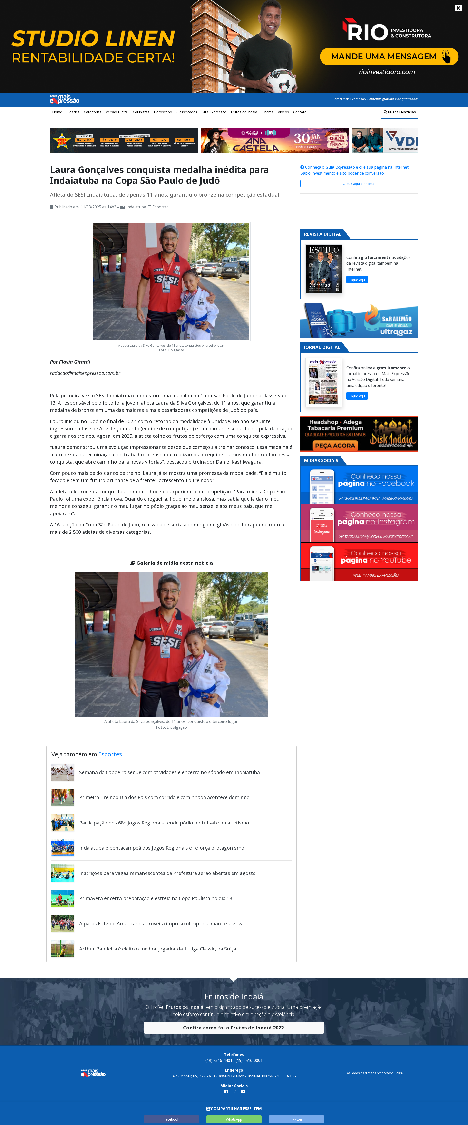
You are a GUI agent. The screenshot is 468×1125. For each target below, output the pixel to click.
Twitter (296, 1119)
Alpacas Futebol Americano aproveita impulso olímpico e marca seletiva (161, 923)
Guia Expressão (214, 112)
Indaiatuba (136, 207)
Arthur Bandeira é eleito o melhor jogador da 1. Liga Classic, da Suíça (157, 948)
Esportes (160, 207)
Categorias (92, 112)
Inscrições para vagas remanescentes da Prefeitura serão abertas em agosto (167, 873)
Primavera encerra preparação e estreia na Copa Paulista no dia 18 (155, 898)
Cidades (73, 112)
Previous (67, 651)
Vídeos (283, 112)
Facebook (171, 1119)
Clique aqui (357, 279)
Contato (300, 112)
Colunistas (141, 112)
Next (275, 651)
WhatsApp (234, 1119)
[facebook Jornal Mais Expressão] (226, 1091)
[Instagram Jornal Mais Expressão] (359, 523)
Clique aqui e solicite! (359, 183)
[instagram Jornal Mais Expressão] (234, 1091)
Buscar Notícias (401, 112)
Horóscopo (163, 112)
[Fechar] (458, 7)
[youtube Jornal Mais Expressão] (242, 1091)
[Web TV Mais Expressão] (359, 562)
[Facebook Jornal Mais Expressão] (359, 485)
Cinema (267, 112)
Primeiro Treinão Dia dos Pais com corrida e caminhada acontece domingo (164, 797)
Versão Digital (117, 112)
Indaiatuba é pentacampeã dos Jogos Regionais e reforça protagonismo (161, 847)
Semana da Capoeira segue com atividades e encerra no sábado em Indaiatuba (169, 772)
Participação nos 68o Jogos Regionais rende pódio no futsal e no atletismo (164, 822)
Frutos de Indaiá (244, 112)
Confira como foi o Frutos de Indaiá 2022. (234, 1027)
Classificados (186, 112)
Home (57, 112)
